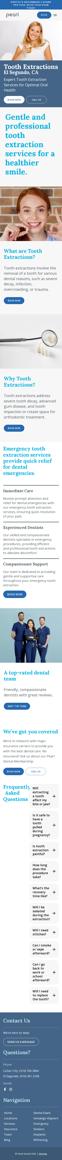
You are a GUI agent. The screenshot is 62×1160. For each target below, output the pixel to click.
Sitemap (43, 1153)
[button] (55, 15)
